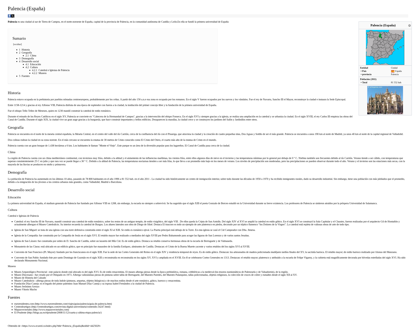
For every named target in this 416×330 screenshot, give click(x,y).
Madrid (338, 134)
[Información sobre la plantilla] (409, 25)
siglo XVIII (307, 116)
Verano (357, 158)
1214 (22, 105)
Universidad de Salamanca (363, 203)
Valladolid (397, 134)
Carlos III (325, 116)
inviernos (87, 158)
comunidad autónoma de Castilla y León (156, 21)
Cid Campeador (229, 230)
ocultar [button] (17, 44)
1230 (60, 110)
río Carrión (123, 134)
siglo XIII (97, 252)
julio (45, 161)
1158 (16, 105)
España (398, 71)
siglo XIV (231, 221)
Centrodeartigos (22, 306)
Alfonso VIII (48, 105)
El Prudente (20, 312)
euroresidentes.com (24, 303)
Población (365, 79)
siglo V (195, 99)
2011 (373, 79)
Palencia (395, 74)
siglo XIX (43, 119)
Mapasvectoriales (23, 309)
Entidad (364, 67)
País (364, 71)
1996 (116, 179)
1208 (113, 203)
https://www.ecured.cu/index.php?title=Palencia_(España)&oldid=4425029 (60, 325)
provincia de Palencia (118, 21)
